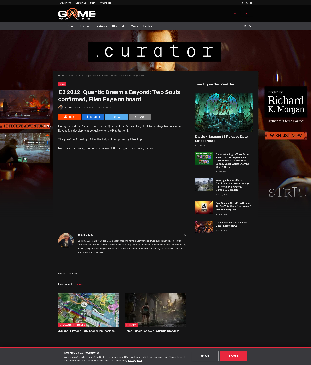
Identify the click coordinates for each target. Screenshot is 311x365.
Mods (134, 25)
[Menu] (60, 26)
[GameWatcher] (77, 13)
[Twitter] (185, 234)
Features (101, 25)
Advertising (65, 2)
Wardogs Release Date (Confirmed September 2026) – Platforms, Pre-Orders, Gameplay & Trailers (232, 185)
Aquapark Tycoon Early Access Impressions (86, 331)
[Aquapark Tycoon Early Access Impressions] (88, 310)
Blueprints (119, 25)
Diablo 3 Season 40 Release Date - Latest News (231, 224)
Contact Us (80, 2)
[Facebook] (47, 142)
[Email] (47, 157)
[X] (47, 149)
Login (246, 13)
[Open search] (251, 26)
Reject (205, 356)
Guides (147, 25)
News (71, 25)
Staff (92, 2)
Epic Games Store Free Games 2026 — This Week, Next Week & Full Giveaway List (233, 206)
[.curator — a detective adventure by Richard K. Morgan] (155, 50)
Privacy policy (135, 360)
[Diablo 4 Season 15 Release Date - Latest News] (224, 112)
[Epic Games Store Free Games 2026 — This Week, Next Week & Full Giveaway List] (204, 207)
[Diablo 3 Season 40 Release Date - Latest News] (204, 227)
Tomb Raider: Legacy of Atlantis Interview (152, 331)
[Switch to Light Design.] (245, 26)
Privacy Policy (105, 2)
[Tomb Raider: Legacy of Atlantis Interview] (155, 310)
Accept (233, 356)
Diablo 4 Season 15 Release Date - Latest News (222, 139)
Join (234, 13)
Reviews (85, 25)
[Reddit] (47, 135)
